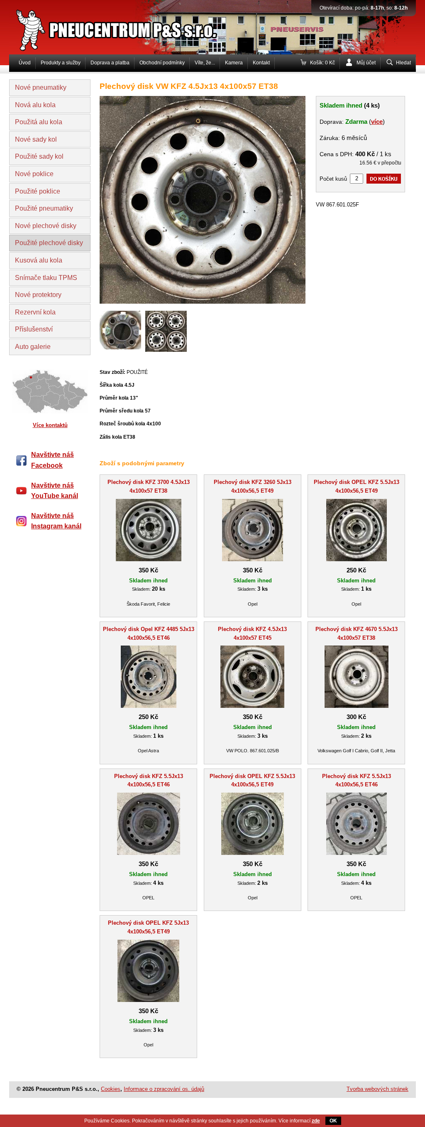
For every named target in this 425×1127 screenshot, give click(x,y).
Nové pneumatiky (40, 87)
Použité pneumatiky (44, 208)
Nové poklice (34, 173)
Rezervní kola (35, 312)
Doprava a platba (109, 63)
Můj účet (366, 63)
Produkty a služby (61, 63)
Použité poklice (37, 191)
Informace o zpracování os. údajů (164, 1089)
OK (333, 1121)
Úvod (25, 63)
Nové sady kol (36, 139)
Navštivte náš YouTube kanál (54, 491)
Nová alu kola (35, 104)
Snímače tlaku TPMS (46, 277)
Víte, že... (205, 63)
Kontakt (261, 63)
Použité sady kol (39, 156)
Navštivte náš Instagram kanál (56, 521)
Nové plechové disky (45, 225)
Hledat (403, 63)
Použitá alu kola (38, 121)
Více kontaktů (50, 425)
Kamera (234, 63)
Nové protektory (38, 294)
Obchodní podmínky (162, 63)
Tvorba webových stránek (377, 1089)
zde (316, 1121)
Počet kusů (333, 179)
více (377, 121)
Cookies (110, 1089)
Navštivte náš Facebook (52, 460)
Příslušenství (34, 329)
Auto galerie (33, 346)
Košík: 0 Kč (322, 63)
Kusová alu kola (38, 260)
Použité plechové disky (49, 242)
